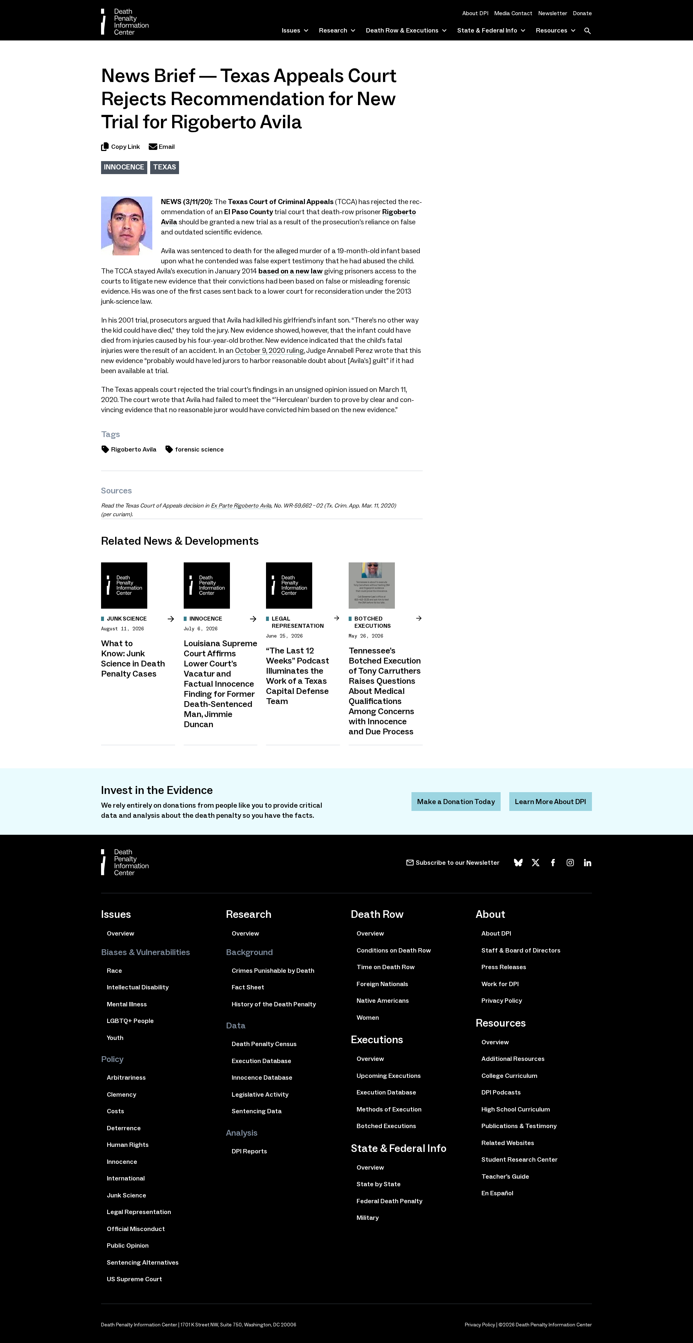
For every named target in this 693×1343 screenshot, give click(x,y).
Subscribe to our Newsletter (458, 863)
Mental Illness (127, 1004)
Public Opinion (128, 1245)
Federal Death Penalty (389, 1201)
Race (114, 971)
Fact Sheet (248, 987)
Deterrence (124, 1128)
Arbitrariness (126, 1077)
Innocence (124, 167)
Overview (120, 933)
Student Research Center (519, 1159)
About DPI (475, 13)
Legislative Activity (260, 1094)
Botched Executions (386, 1126)
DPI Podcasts (501, 1092)
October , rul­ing (269, 350)
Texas (164, 167)
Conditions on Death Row (394, 950)
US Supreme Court (134, 1279)
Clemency (121, 1094)
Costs (115, 1111)
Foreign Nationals (382, 984)
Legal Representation (139, 1212)
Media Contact (513, 13)
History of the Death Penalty (274, 1004)
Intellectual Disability (138, 987)
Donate (582, 13)
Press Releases (503, 967)
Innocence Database (262, 1077)
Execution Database (261, 1061)
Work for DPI (500, 984)
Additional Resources (513, 1059)
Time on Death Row (386, 967)
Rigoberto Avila (133, 449)
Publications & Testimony (519, 1126)
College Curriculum (509, 1076)
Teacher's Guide (505, 1176)
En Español (497, 1193)
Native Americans (383, 1001)
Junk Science (126, 1195)
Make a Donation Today (456, 801)
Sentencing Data (257, 1111)
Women (368, 1018)
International (126, 1178)
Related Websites (507, 1143)
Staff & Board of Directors (521, 950)
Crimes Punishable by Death (273, 971)
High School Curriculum (515, 1109)
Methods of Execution (389, 1109)
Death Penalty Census (264, 1044)
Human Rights (128, 1145)
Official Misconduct (136, 1229)
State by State (379, 1184)
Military (368, 1218)
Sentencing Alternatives (143, 1262)
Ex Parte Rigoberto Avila (241, 505)
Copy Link (125, 147)
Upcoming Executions (389, 1076)
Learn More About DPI (550, 801)
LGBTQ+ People (130, 1021)
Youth (115, 1038)
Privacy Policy (501, 1001)
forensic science (199, 449)
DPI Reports (249, 1151)
